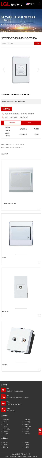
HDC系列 (5, 433)
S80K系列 (5, 431)
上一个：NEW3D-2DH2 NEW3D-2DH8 (13, 144)
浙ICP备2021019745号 (11, 456)
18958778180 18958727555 (18, 117)
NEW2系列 (27, 422)
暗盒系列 (27, 431)
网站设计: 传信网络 (32, 456)
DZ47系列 (27, 433)
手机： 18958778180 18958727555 (15, 403)
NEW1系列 (27, 419)
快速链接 (4, 438)
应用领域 (27, 444)
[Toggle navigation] (38, 4)
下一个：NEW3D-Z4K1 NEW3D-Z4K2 (12, 147)
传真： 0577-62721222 (11, 410)
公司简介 (5, 442)
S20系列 (5, 424)
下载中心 (5, 444)
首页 (10, 25)
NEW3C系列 (6, 429)
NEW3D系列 (26, 25)
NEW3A (5, 422)
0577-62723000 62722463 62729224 (21, 114)
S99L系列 (27, 429)
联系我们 (6, 109)
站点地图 (23, 456)
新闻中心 (5, 447)
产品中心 (17, 25)
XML (19, 456)
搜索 (38, 43)
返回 (29, 122)
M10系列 (27, 424)
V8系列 (5, 426)
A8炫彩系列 (6, 419)
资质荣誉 (27, 442)
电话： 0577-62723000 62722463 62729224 (17, 396)
